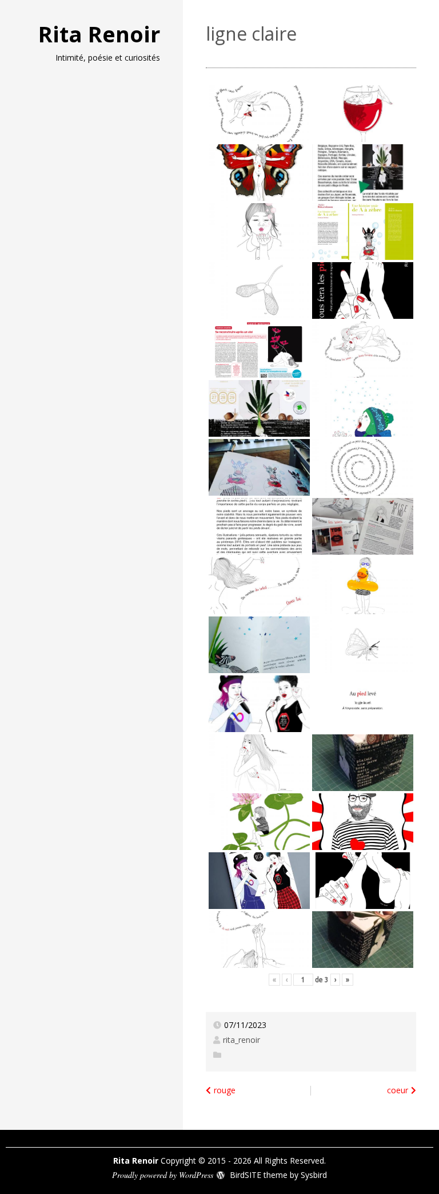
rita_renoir (241, 1039)
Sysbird (314, 1174)
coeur (397, 1090)
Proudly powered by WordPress (162, 1174)
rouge (225, 1090)
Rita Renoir (99, 34)
